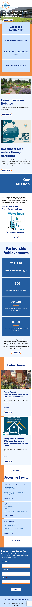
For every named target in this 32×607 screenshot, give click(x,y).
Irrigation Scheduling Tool (16, 53)
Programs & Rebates (16, 40)
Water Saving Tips (16, 65)
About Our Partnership (16, 28)
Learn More (8, 20)
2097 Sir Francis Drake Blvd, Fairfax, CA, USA (15, 511)
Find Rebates (6, 115)
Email (4, 577)
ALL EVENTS (16, 540)
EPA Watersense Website (15, 233)
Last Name (5, 569)
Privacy (27, 599)
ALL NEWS (16, 470)
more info (8, 412)
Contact (21, 599)
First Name (5, 561)
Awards (15, 237)
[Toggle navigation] (28, 3)
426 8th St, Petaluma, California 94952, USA (15, 529)
